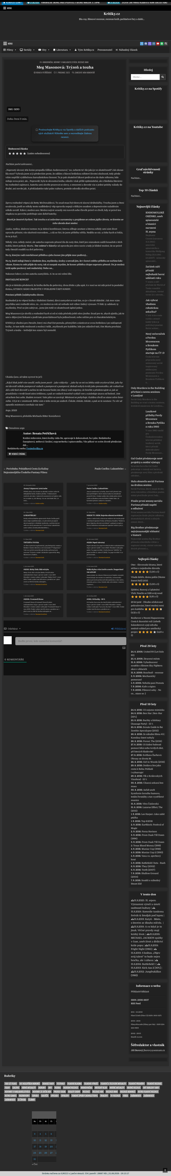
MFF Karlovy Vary (151, 1087)
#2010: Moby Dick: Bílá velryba (36, 569)
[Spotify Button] (161, 43)
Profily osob (59, 1091)
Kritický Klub (101, 1087)
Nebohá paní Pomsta (153, 683)
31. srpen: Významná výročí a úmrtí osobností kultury (145, 904)
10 (35, 1140)
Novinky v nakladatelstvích (65, 62)
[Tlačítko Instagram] (153, 43)
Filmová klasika (74, 1083)
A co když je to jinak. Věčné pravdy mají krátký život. (146, 930)
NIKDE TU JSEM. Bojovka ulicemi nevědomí (105, 515)
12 (46, 1140)
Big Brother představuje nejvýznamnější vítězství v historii (145, 531)
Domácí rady (48, 1083)
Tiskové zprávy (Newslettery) (84, 1095)
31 (35, 1159)
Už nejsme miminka (153, 710)
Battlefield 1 (148, 964)
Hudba (57, 1087)
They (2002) (148, 866)
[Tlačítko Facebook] (145, 43)
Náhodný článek (128, 50)
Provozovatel (105, 50)
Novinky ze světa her (42, 1091)
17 (35, 1146)
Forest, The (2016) (152, 741)
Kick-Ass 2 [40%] (151, 967)
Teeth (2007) (148, 870)
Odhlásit (144, 991)
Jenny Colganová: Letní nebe (35, 488)
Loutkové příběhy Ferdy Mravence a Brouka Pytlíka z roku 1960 (155, 419)
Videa (125, 1095)
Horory (42, 1087)
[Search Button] (165, 43)
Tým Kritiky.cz (86, 50)
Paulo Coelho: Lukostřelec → (110, 468)
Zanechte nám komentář (85, 73)
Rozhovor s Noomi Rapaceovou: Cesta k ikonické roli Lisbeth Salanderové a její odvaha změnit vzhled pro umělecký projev (147, 625)
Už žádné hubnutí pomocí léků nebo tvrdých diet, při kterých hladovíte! (147, 748)
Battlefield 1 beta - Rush (153, 863)
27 (51, 1153)
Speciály (54, 1095)
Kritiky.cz (112, 13)
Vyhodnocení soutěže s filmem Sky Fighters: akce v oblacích (147, 666)
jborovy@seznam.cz (154, 1050)
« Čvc (35, 1164)
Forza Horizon (149, 831)
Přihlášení (120, 628)
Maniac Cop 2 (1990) (152, 852)
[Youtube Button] (157, 43)
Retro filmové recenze (148, 1091)
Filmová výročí (91, 1083)
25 (40, 1153)
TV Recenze (115, 1095)
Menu (9, 8)
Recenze (86, 1091)
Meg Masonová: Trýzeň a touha (65, 67)
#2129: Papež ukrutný (96, 542)
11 (40, 1140)
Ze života (22, 1099)
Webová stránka (18, 453)
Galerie (16, 1087)
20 (51, 1146)
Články (32, 1099)
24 (34, 1153)
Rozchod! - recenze (153, 672)
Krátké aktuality (117, 1087)
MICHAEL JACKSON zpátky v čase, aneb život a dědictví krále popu (147, 941)
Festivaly (61, 1083)
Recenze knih (83, 62)
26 (45, 1153)
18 (40, 1146)
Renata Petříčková (44, 73)
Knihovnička (48, 62)
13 (51, 1140)
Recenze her (98, 1091)
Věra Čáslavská (151, 804)
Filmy (10, 50)
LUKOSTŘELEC (30, 515)
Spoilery (65, 1095)
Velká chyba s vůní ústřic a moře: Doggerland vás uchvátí (105, 571)
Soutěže (44, 1095)
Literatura (62, 50)
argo (22, 428)
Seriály (28, 50)
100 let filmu (11, 1083)
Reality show (74, 1091)
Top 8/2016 (147, 821)
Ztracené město (152, 658)
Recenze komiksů (104, 557)
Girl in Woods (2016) (154, 762)
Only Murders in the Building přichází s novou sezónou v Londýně (148, 392)
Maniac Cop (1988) (151, 849)
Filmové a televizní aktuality (113, 1083)
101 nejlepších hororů (30, 1083)
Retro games (10, 1095)
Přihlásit (135, 991)
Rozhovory (24, 1095)
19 (46, 1146)
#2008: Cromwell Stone (33, 599)
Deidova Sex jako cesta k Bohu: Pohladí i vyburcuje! (146, 769)
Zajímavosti (136, 1095)
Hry (44, 50)
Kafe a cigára (148, 686)
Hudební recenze (70, 1087)
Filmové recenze (154, 1083)
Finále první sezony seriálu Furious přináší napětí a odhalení (146, 505)
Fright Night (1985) (141, 949)
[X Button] (141, 43)
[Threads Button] (149, 43)
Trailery (104, 1095)
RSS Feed (136, 1003)
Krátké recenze (133, 1087)
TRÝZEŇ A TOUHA (31, 542)
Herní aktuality (29, 1087)
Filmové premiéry (136, 1083)
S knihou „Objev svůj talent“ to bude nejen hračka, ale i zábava (145, 957)
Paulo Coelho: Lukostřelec (97, 488)
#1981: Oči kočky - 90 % (96, 599)
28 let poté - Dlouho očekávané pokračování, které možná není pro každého (147, 605)
